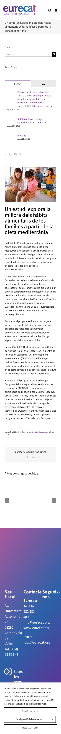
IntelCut (21, 135)
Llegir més (41, 703)
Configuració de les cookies (29, 719)
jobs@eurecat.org (36, 642)
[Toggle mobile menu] (56, 10)
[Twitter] (20, 154)
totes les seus (16, 677)
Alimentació (28, 432)
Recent (17, 84)
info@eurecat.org (36, 622)
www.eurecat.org (36, 627)
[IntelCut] (11, 136)
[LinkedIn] (6, 154)
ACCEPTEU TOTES (30, 710)
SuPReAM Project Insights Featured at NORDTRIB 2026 (31, 120)
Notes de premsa (40, 432)
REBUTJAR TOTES (30, 727)
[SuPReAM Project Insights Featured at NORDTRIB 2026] (11, 119)
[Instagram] (10, 154)
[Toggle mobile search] (49, 10)
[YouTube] (15, 154)
